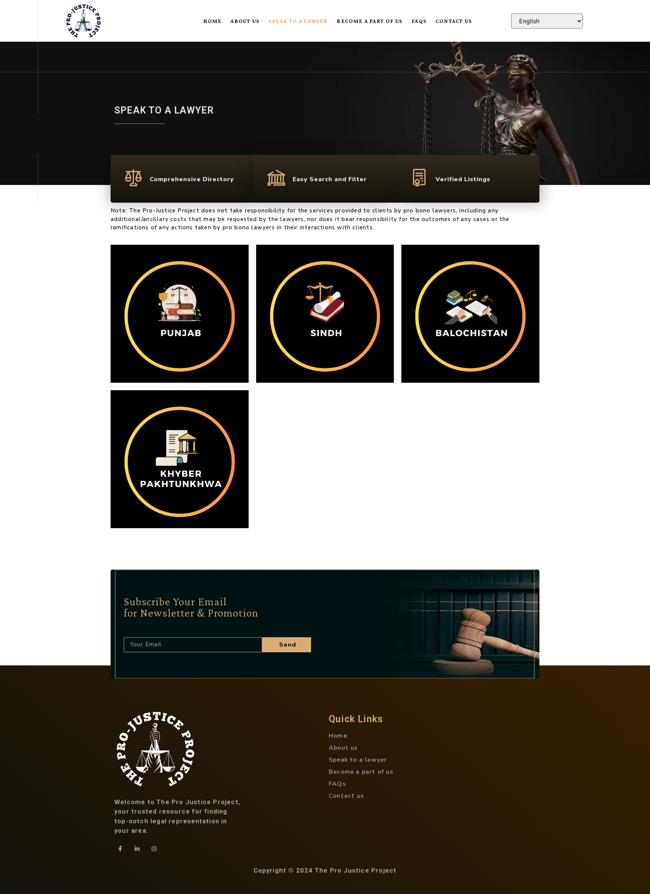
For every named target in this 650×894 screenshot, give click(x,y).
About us (245, 21)
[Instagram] (153, 849)
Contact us (454, 21)
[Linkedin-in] (137, 849)
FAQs (419, 21)
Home (213, 21)
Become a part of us (369, 21)
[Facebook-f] (120, 849)
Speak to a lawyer (298, 21)
